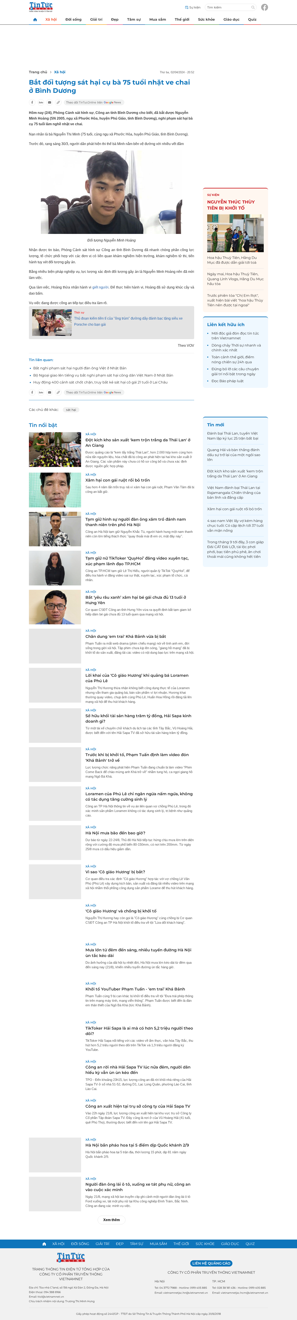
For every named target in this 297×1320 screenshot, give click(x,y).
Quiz (252, 19)
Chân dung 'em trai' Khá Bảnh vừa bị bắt (125, 636)
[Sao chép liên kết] (58, 102)
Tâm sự (134, 19)
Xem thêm (111, 1220)
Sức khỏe (206, 19)
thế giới (237, 357)
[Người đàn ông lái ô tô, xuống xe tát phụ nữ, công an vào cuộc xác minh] (55, 1194)
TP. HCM (218, 1281)
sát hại (71, 410)
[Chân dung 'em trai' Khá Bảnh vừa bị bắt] (55, 646)
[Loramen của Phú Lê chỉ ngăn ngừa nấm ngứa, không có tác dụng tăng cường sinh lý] (55, 803)
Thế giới (182, 19)
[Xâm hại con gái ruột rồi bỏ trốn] (55, 490)
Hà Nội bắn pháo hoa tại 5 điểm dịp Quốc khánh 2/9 (137, 1145)
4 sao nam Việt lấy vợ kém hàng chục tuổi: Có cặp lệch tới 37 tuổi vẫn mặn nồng (235, 526)
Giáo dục (231, 19)
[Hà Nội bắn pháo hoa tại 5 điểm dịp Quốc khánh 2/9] (55, 1155)
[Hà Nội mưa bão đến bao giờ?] (55, 842)
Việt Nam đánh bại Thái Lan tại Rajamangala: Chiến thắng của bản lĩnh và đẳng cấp (233, 493)
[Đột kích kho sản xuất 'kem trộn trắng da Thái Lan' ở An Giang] (55, 449)
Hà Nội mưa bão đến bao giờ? (115, 833)
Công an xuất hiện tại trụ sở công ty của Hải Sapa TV (137, 1106)
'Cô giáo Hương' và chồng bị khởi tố (121, 911)
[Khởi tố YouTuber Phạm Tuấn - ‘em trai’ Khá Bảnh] (55, 999)
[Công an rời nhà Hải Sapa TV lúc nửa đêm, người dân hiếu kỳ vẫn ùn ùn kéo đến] (55, 1077)
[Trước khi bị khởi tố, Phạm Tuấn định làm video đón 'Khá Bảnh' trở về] (55, 764)
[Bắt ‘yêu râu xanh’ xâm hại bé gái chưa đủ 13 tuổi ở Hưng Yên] (55, 607)
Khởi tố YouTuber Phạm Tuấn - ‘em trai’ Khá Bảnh (135, 989)
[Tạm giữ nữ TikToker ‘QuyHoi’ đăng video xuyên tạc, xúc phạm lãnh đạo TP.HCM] (55, 568)
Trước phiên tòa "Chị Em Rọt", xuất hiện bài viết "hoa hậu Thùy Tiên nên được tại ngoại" (235, 300)
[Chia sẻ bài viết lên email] (49, 102)
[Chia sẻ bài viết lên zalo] (41, 102)
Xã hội (51, 19)
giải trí (217, 374)
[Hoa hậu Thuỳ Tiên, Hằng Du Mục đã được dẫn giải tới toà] (235, 233)
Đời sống (73, 19)
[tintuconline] (35, 19)
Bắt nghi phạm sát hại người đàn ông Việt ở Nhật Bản (80, 368)
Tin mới (215, 424)
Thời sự (79, 312)
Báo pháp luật (231, 381)
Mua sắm (157, 19)
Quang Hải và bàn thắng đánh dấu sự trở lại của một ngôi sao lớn (233, 455)
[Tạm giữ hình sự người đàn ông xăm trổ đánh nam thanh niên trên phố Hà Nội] (55, 529)
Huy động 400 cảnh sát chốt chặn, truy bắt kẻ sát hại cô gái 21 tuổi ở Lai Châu (100, 382)
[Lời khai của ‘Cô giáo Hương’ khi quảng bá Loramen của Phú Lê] (55, 685)
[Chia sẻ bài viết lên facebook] (32, 102)
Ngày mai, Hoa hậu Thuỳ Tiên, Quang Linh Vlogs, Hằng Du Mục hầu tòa (235, 279)
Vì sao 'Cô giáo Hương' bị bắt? (115, 872)
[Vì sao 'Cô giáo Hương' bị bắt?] (55, 881)
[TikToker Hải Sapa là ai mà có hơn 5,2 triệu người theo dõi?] (55, 1037)
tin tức (253, 333)
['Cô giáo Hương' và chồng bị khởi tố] (55, 920)
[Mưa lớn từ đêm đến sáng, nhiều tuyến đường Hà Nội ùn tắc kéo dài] (55, 959)
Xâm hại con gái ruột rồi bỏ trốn (117, 480)
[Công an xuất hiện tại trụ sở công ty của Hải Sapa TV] (55, 1115)
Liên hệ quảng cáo (211, 1263)
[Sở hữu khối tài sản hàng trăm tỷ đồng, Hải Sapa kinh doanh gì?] (55, 725)
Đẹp (114, 19)
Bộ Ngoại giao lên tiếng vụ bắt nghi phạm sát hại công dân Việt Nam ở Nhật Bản (103, 375)
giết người (100, 287)
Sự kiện (213, 195)
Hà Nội (160, 1281)
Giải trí (96, 19)
